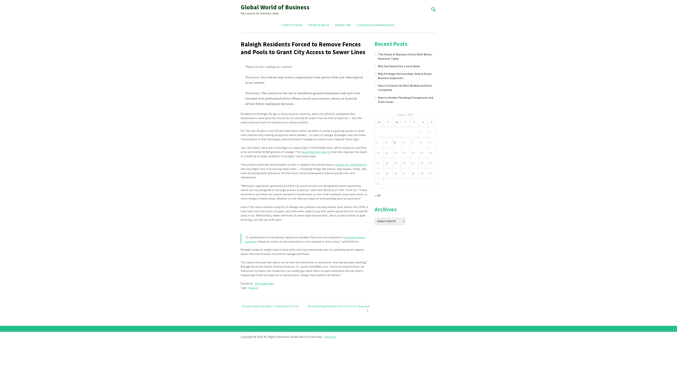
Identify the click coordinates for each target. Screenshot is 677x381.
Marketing (343, 25)
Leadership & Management (376, 25)
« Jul (378, 195)
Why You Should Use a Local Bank (399, 66)
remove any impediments (350, 164)
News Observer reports (316, 152)
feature (253, 287)
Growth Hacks (318, 25)
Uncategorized (264, 283)
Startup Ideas (292, 25)
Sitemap (330, 336)
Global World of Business (275, 7)
